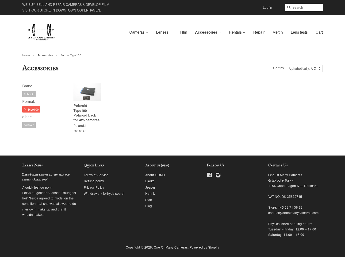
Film (183, 32)
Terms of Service (96, 174)
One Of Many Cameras (171, 247)
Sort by (278, 67)
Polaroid (29, 94)
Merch (277, 32)
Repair (258, 32)
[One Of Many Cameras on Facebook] (209, 175)
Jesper (150, 187)
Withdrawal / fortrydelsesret (104, 193)
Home (26, 55)
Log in (267, 7)
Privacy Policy (94, 187)
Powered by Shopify (204, 247)
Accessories (206, 32)
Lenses (162, 32)
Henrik (150, 193)
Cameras (137, 32)
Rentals (236, 32)
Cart (319, 32)
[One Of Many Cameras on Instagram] (218, 175)
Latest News (32, 165)
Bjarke (150, 181)
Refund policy (94, 181)
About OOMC (155, 174)
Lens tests (299, 32)
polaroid (29, 125)
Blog (148, 205)
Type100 (33, 109)
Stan (148, 199)
